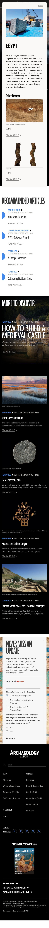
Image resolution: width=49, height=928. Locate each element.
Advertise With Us (11, 792)
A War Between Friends (18, 237)
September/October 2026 (24, 845)
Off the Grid (31, 792)
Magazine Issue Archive (16, 892)
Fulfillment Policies (11, 798)
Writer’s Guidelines (11, 786)
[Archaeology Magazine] (24, 757)
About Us (7, 780)
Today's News (7, 810)
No (11, 731)
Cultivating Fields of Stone (20, 279)
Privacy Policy (7, 832)
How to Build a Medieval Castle (23, 332)
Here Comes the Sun (11, 480)
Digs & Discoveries (34, 786)
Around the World (34, 798)
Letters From (32, 804)
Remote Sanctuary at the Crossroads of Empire (23, 606)
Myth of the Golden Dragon (14, 544)
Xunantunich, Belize (17, 217)
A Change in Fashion (17, 258)
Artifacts (30, 810)
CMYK (26, 911)
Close (40, 6)
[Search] (4, 765)
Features (30, 780)
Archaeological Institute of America (21, 701)
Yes (11, 727)
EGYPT (8, 129)
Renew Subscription (14, 888)
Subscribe (8, 883)
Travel (5, 816)
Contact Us (6, 828)
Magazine (20, 695)
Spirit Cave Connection (12, 418)
